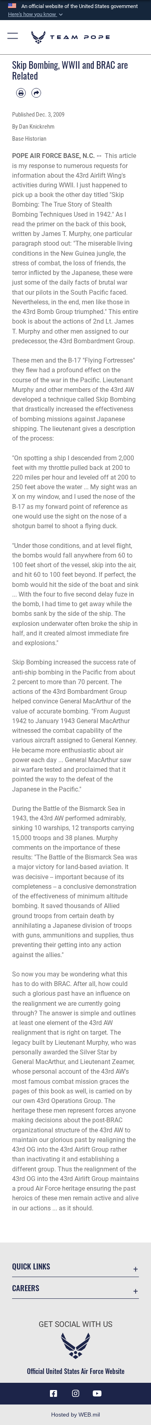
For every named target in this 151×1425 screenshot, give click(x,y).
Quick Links (31, 1266)
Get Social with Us (75, 1324)
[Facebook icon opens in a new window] (54, 1394)
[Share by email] (36, 93)
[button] (36, 14)
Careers (25, 1288)
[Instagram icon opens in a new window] (76, 1394)
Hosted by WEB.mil (75, 1414)
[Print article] (21, 93)
